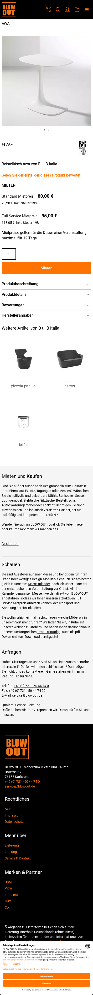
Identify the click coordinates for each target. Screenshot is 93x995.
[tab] (47, 284)
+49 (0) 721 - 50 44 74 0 (31, 686)
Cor (7, 907)
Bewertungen (13, 305)
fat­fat (23, 445)
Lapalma (11, 895)
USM (8, 882)
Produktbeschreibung (20, 284)
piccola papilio (23, 386)
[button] (44, 129)
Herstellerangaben (18, 315)
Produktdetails (14, 294)
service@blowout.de (27, 695)
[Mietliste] (77, 9)
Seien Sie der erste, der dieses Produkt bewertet (41, 175)
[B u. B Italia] (82, 153)
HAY (8, 901)
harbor (69, 386)
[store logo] (9, 9)
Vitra (8, 888)
